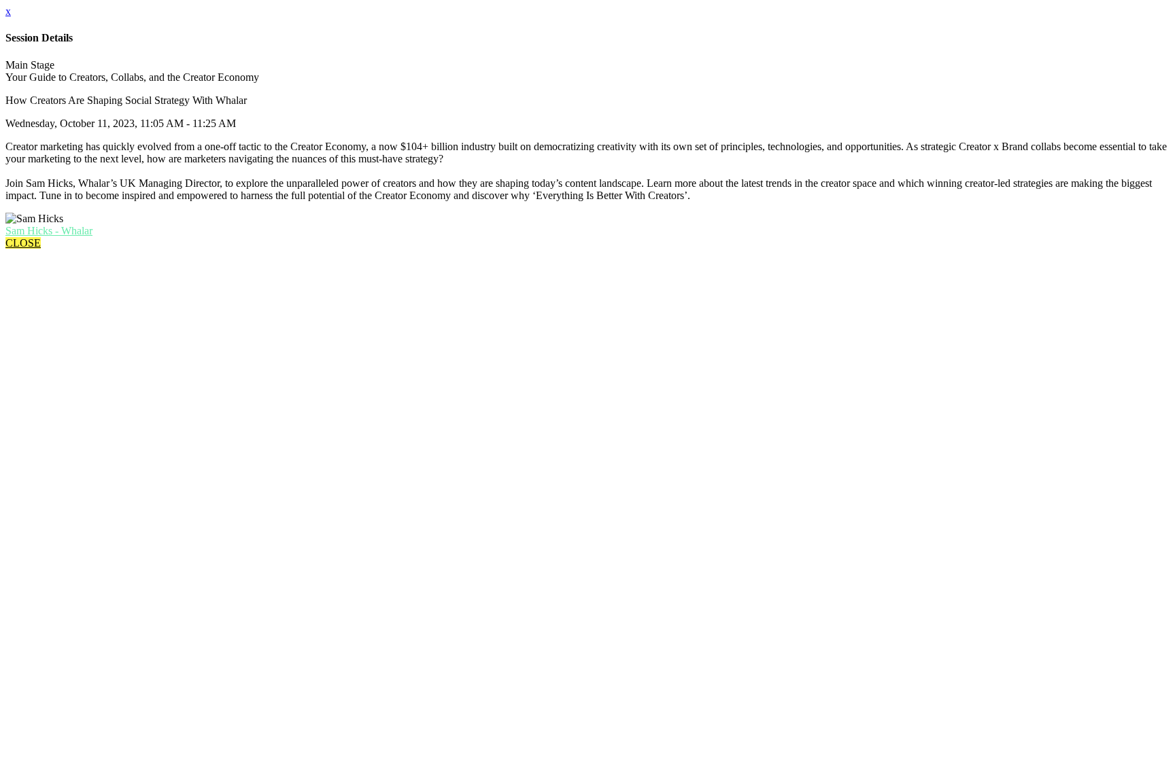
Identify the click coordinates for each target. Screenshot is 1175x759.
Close (23, 243)
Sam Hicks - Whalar (48, 230)
